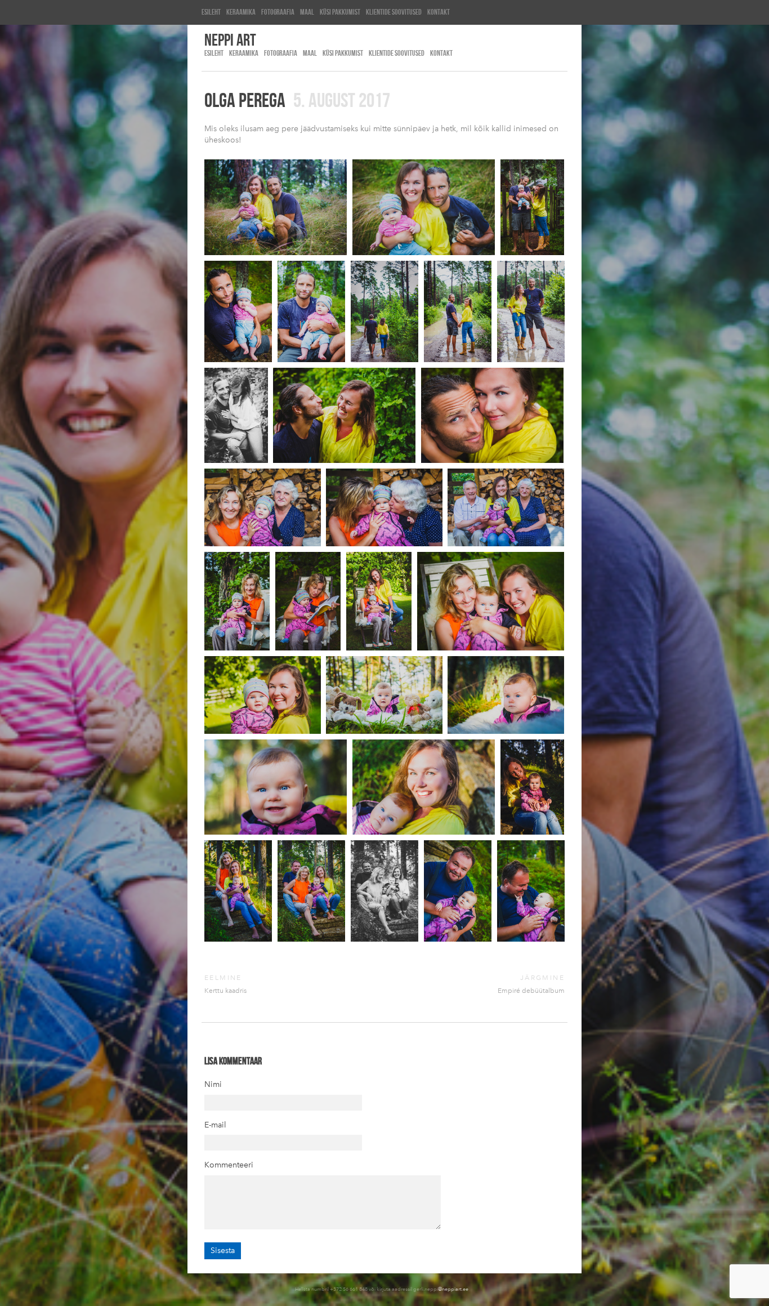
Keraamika (241, 11)
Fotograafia (277, 11)
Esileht (211, 11)
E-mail (215, 1125)
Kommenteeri (228, 1165)
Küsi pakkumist (340, 11)
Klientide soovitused (394, 11)
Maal (307, 11)
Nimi (213, 1084)
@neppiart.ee (453, 1289)
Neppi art (230, 39)
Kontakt (438, 11)
